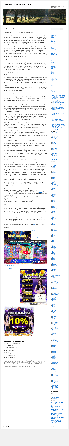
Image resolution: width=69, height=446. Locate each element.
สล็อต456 (54, 345)
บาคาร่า (33, 361)
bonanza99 (54, 183)
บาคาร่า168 (53, 41)
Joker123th (17, 363)
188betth (53, 167)
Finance (53, 197)
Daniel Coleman (18, 337)
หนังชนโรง (53, 34)
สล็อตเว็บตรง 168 (55, 364)
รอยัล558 (53, 339)
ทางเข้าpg (54, 324)
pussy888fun (58, 409)
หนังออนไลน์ (53, 49)
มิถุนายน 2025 (54, 149)
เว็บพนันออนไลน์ (27, 362)
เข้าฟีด (53, 396)
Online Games (54, 230)
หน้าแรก (6, 24)
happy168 (54, 205)
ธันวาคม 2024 (54, 156)
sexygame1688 (54, 283)
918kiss (52, 31)
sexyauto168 (54, 281)
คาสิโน (25, 361)
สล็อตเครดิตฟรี (55, 362)
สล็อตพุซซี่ (54, 357)
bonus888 (54, 184)
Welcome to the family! (20, 24)
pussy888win (54, 266)
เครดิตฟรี (54, 377)
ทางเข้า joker (53, 89)
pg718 (53, 241)
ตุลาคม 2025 (54, 144)
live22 (52, 46)
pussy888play (54, 265)
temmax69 (54, 299)
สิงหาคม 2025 (54, 147)
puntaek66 (54, 261)
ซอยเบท (53, 317)
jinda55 (52, 62)
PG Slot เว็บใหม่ (55, 239)
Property (53, 259)
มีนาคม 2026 (54, 138)
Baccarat (19, 360)
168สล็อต (54, 165)
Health (53, 206)
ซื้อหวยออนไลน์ (54, 56)
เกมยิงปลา (18, 362)
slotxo (52, 74)
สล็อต (14, 227)
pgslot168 (54, 251)
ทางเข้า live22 (54, 323)
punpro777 (53, 55)
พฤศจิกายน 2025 (55, 143)
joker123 (52, 32)
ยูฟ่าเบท (53, 338)
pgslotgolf (54, 255)
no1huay (24, 363)
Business (53, 188)
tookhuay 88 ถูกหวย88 (56, 301)
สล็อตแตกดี (54, 367)
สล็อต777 (54, 350)
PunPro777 (43, 360)
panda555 (54, 234)
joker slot (52, 90)
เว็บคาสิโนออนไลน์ (55, 379)
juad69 (53, 217)
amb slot (53, 178)
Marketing (54, 226)
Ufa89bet (53, 306)
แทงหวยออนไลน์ (55, 387)
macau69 (53, 225)
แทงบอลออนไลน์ (55, 386)
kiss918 (52, 83)
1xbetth (52, 402)
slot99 (52, 63)
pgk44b (53, 248)
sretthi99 (53, 292)
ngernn (32, 360)
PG (34, 360)
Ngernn (20, 363)
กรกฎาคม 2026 (55, 133)
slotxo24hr (54, 290)
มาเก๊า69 (53, 336)
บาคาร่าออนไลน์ (39, 361)
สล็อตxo (53, 356)
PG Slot (36, 360)
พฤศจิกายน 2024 (55, 158)
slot (51, 85)
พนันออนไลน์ (6, 362)
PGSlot (39, 360)
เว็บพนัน (22, 362)
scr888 (53, 277)
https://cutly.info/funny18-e (37, 234)
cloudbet (53, 190)
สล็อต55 (53, 346)
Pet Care (53, 235)
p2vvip (53, 231)
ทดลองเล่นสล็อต (55, 322)
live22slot (54, 222)
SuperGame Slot (55, 294)
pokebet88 (54, 258)
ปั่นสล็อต (53, 329)
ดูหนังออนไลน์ (53, 87)
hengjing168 (54, 207)
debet (53, 193)
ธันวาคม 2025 (54, 142)
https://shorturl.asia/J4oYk (9, 265)
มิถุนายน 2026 (54, 135)
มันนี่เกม (53, 335)
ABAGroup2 (15, 360)
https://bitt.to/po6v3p (36, 237)
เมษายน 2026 (54, 137)
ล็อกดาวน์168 (54, 340)
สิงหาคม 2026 (54, 132)
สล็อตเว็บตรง (53, 66)
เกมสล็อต (54, 374)
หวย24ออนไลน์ (55, 370)
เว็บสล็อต (54, 382)
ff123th (53, 196)
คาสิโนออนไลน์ (29, 361)
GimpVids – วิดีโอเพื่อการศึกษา (17, 4)
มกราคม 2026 (54, 141)
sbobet (53, 276)
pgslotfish (54, 254)
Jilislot (25, 360)
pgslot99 (53, 253)
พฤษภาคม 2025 (55, 150)
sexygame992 (54, 284)
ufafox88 (53, 309)
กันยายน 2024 (54, 159)
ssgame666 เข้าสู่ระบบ (56, 293)
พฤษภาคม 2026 (55, 136)
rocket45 (53, 268)
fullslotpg (52, 44)
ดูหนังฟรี (52, 37)
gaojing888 (54, 202)
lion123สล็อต (54, 219)
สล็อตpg (53, 355)
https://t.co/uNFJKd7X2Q (9, 268)
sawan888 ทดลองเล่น (56, 274)
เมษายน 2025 (54, 152)
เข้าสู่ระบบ (54, 394)
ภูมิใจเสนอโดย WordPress (57, 426)
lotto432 (53, 224)
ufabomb (53, 307)
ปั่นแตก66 (43, 361)
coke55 (53, 191)
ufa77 (53, 305)
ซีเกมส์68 (54, 318)
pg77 (53, 242)
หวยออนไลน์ (53, 58)
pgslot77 (52, 52)
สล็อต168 (54, 344)
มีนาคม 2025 (54, 153)
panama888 (54, 232)
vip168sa (53, 311)
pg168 (52, 61)
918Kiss (8, 360)
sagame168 (54, 271)
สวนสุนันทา (54, 369)
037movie (54, 162)
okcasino (53, 229)
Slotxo (22, 361)
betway (53, 181)
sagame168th (6, 365)
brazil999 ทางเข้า (55, 185)
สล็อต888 (53, 68)
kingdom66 (54, 218)
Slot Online (19, 361)
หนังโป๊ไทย (53, 77)
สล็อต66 (52, 65)
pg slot (52, 81)
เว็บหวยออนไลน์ (55, 384)
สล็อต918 (54, 352)
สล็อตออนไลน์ (13, 362)
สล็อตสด (53, 359)
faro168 (53, 195)
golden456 (54, 203)
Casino (22, 360)
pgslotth (53, 257)
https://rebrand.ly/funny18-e (38, 230)
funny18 (27, 39)
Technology (54, 297)
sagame (53, 270)
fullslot (53, 199)
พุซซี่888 (53, 334)
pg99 (53, 243)
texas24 (53, 300)
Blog (10, 24)
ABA (11, 360)
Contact (13, 24)
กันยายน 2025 (54, 145)
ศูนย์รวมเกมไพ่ (55, 341)
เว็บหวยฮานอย (55, 385)
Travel (53, 303)
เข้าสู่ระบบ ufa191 (55, 375)
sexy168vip (54, 280)
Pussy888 (6, 361)
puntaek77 (54, 263)
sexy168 (53, 278)
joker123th (54, 216)
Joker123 (28, 360)
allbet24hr (54, 176)
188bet (53, 166)
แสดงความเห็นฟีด (55, 397)
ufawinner (54, 310)
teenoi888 (54, 298)
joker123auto (54, 214)
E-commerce (54, 194)
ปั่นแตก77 (54, 332)
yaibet (53, 312)
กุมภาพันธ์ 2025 (55, 154)
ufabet (61, 412)
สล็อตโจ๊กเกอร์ (54, 368)
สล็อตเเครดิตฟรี (55, 365)
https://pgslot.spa (54, 79)
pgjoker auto (54, 247)
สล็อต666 (54, 348)
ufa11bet (53, 304)
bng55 (53, 182)
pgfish (53, 245)
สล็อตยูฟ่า (54, 358)
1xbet (53, 168)
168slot (53, 164)
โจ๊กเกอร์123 (53, 91)
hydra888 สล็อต (55, 208)
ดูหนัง (52, 47)
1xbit (53, 170)
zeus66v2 (53, 313)
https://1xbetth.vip (54, 78)
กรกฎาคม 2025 (55, 148)
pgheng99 (53, 43)
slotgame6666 (54, 288)
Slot (15, 361)
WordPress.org (54, 398)
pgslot (34, 224)
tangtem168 (54, 295)
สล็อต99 (53, 353)
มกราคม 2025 (54, 155)
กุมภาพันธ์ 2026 (55, 139)
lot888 (53, 223)
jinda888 (53, 212)
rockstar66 (54, 269)
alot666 (53, 177)
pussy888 (52, 38)
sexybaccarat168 (11, 361)
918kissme (54, 172)
